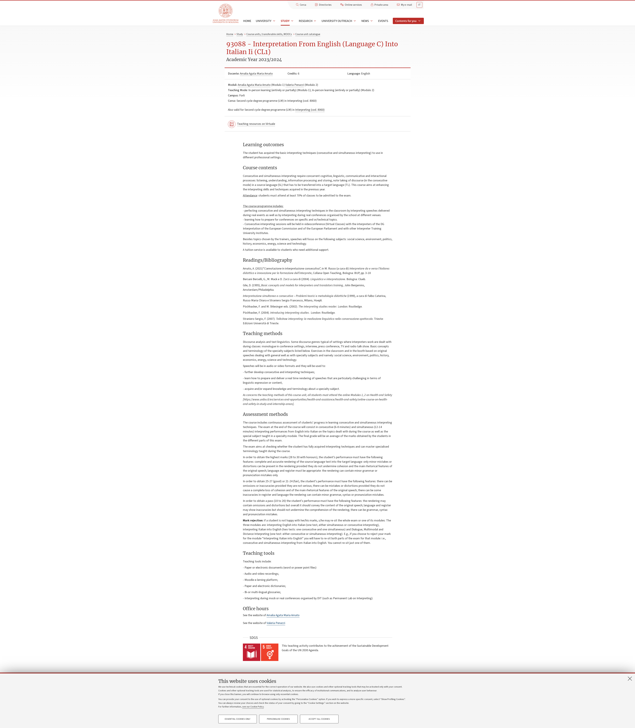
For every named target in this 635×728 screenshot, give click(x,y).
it (419, 5)
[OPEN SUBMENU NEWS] (371, 21)
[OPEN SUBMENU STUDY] (292, 21)
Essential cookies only (237, 719)
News (365, 21)
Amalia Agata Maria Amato (256, 74)
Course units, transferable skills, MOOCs (269, 34)
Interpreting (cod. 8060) (310, 110)
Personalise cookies (278, 719)
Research (305, 21)
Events (383, 21)
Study (285, 21)
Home (247, 21)
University (263, 21)
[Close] (630, 678)
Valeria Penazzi (294, 85)
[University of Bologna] (225, 13)
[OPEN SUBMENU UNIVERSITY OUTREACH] (354, 21)
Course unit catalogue (307, 34)
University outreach (337, 21)
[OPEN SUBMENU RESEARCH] (314, 21)
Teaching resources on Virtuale (256, 124)
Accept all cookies (319, 719)
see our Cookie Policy (253, 706)
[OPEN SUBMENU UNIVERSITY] (273, 21)
